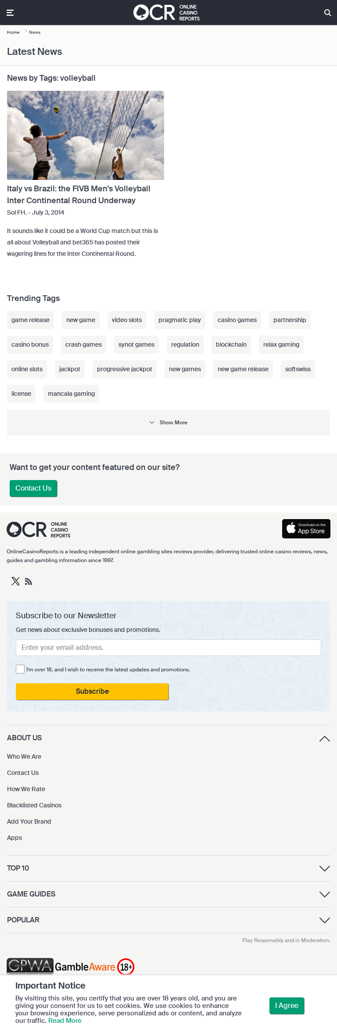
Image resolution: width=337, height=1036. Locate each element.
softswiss (298, 369)
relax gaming (281, 344)
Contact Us (33, 488)
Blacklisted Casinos (34, 805)
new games (185, 369)
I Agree (286, 1005)
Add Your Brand (29, 821)
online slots (27, 369)
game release (30, 320)
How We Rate (26, 789)
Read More (65, 1020)
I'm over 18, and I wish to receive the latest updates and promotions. (108, 669)
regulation (185, 344)
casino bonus (30, 344)
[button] (168, 422)
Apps (14, 838)
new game (80, 320)
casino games (237, 320)
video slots (127, 320)
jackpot (69, 369)
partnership (289, 320)
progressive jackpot (124, 369)
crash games (83, 344)
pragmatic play (179, 320)
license (21, 394)
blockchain (231, 344)
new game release (243, 369)
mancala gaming (71, 394)
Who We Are (24, 756)
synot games (136, 344)
